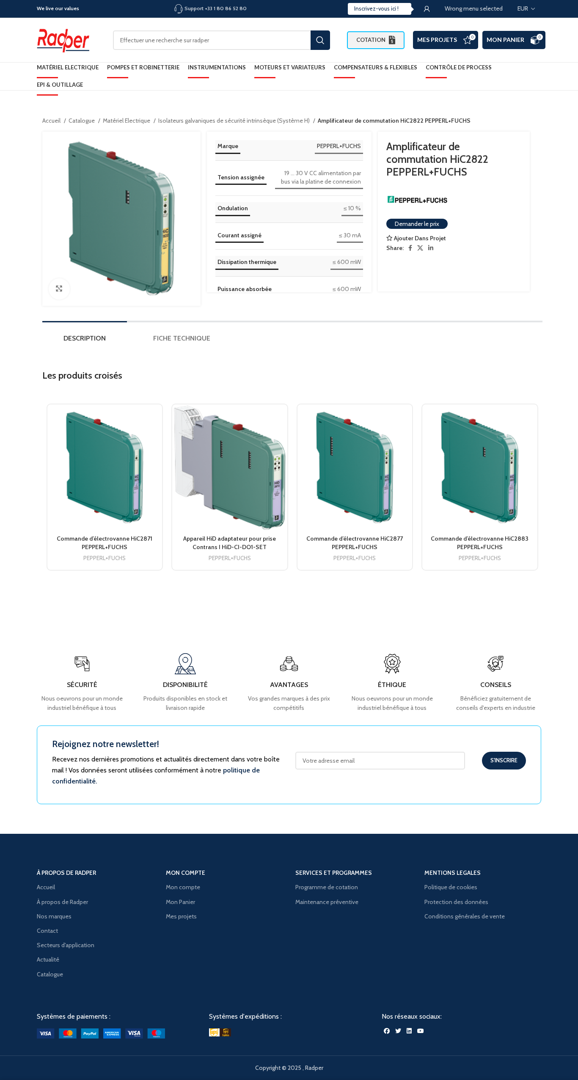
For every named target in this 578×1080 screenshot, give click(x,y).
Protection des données (456, 902)
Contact (47, 930)
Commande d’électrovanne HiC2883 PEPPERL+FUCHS (479, 543)
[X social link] (420, 247)
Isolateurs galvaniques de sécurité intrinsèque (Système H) (234, 120)
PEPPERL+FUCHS (339, 146)
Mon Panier (505, 39)
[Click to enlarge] (59, 289)
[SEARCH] (320, 40)
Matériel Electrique (127, 120)
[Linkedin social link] (431, 247)
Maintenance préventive (326, 902)
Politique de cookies (450, 887)
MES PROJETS (437, 39)
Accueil (52, 120)
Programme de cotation (326, 887)
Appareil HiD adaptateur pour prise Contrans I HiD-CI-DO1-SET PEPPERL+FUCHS (229, 547)
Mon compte (183, 887)
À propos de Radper (62, 902)
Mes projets (181, 916)
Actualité (48, 959)
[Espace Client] (427, 8)
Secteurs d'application (65, 945)
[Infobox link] (496, 683)
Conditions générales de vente (464, 916)
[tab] (84, 340)
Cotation (370, 39)
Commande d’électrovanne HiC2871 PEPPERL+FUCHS (104, 543)
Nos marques (54, 916)
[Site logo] (66, 39)
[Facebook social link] (410, 247)
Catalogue (82, 120)
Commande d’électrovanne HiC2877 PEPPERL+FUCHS (354, 543)
